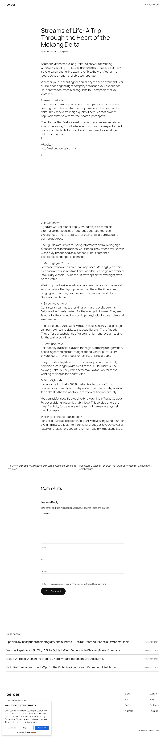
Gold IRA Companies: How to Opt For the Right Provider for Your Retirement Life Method (62, 667)
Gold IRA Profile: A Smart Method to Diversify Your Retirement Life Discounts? (55, 658)
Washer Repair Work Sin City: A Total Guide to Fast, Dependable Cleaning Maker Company (63, 650)
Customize (12, 728)
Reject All (26, 728)
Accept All (42, 728)
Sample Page (152, 4)
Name (44, 547)
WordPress (154, 730)
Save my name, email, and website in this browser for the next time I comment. (75, 584)
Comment (45, 513)
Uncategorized (62, 51)
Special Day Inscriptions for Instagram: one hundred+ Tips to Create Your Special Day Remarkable (67, 641)
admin (52, 51)
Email (43, 559)
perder (10, 4)
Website (44, 571)
